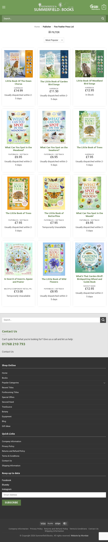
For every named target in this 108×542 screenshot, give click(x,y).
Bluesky (5, 485)
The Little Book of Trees (89, 147)
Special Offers (8, 397)
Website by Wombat (79, 535)
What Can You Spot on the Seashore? (54, 149)
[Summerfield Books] (54, 6)
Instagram (6, 489)
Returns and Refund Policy (13, 451)
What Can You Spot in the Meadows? (18, 149)
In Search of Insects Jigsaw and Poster (18, 280)
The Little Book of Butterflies (54, 214)
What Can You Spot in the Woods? (89, 214)
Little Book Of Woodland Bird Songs (90, 82)
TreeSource (7, 407)
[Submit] (102, 18)
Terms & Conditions (10, 456)
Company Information (11, 441)
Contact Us (7, 461)
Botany (5, 411)
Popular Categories (10, 382)
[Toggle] (104, 383)
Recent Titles (8, 387)
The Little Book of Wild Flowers (54, 280)
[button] (4, 7)
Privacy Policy (8, 446)
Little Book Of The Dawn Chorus (18, 82)
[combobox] (54, 18)
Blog (4, 421)
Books (5, 378)
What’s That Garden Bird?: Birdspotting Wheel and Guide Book (89, 279)
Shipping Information (11, 465)
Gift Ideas (6, 426)
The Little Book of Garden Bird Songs (54, 83)
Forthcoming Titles (10, 392)
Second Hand (8, 402)
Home (37, 27)
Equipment (6, 416)
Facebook (6, 480)
